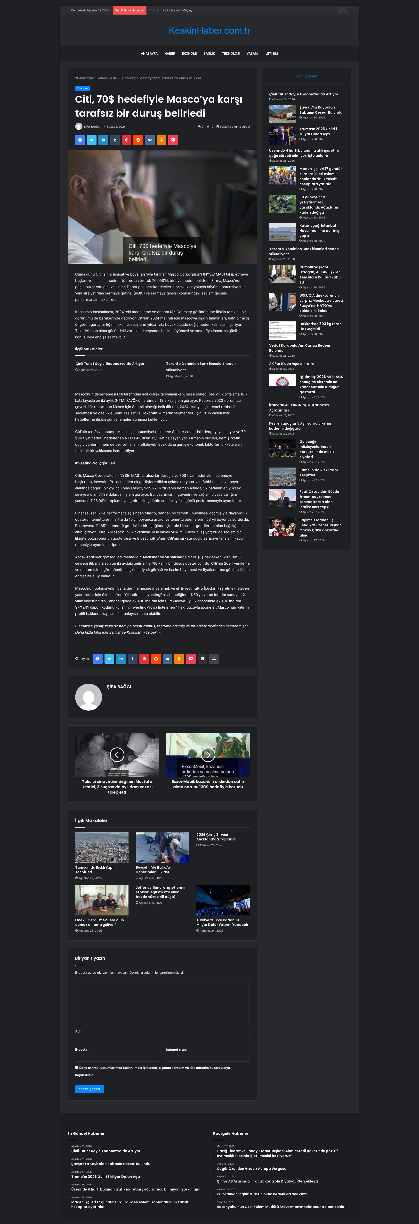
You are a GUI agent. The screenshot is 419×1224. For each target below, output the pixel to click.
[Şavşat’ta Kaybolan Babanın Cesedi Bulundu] (282, 114)
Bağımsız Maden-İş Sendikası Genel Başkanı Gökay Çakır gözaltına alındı (321, 528)
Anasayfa (149, 53)
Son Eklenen (306, 76)
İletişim (271, 53)
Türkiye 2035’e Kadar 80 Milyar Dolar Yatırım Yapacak (222, 922)
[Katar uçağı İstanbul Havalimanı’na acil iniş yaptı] (282, 232)
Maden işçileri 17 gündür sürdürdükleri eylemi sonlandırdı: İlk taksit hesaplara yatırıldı (320, 176)
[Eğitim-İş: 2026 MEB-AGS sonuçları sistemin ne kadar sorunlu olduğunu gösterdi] (282, 383)
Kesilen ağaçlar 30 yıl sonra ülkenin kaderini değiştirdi (300, 426)
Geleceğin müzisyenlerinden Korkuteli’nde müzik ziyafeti (316, 449)
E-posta (82, 1049)
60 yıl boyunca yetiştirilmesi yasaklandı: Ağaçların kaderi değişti (318, 205)
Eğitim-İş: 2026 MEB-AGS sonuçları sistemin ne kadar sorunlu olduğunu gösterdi (321, 384)
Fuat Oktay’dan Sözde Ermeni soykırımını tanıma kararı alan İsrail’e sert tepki (319, 499)
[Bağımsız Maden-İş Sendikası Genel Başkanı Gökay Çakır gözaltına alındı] (282, 527)
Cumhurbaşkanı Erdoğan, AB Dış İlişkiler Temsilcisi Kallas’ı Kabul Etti (320, 275)
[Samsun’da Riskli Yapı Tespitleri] (102, 847)
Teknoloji (231, 53)
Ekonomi (189, 53)
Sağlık (209, 53)
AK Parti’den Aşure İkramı (291, 363)
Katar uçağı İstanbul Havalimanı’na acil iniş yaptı (319, 230)
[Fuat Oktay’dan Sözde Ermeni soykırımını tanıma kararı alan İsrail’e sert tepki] (282, 498)
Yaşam (252, 53)
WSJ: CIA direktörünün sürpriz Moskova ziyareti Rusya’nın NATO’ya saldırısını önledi (321, 303)
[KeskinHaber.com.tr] (209, 30)
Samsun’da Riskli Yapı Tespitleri (94, 869)
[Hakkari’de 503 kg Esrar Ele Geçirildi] (282, 330)
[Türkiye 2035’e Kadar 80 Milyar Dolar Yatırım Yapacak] (223, 900)
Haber (169, 53)
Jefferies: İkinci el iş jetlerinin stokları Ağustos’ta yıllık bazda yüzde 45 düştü (161, 892)
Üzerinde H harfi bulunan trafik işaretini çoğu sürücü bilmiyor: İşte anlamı (304, 153)
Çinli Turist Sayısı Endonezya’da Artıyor (110, 363)
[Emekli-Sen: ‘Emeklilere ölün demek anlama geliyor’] (102, 900)
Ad (78, 1031)
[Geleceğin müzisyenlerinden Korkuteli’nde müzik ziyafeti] (282, 448)
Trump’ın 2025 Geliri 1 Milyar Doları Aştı (178, 10)
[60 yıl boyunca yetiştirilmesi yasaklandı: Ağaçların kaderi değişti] (282, 204)
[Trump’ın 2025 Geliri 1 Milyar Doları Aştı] (282, 135)
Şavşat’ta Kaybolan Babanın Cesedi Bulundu (320, 110)
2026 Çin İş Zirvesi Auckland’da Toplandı (216, 837)
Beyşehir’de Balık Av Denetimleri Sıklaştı (153, 869)
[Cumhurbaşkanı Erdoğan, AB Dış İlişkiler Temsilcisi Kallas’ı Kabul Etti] (282, 274)
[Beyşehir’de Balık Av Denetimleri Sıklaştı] (162, 847)
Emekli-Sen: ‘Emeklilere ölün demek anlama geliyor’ (99, 922)
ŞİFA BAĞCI (92, 126)
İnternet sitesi (176, 1049)
